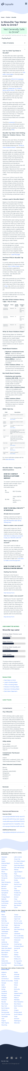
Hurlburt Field (18, 863)
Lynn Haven (17, 886)
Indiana (3, 987)
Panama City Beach (19, 878)
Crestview (4, 865)
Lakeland (16, 927)
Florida (3, 911)
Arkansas (16, 974)
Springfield (4, 892)
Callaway (4, 895)
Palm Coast (4, 925)
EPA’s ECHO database (17, 79)
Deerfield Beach (6, 963)
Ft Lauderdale (5, 938)
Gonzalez (17, 882)
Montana (4, 999)
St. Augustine (18, 961)
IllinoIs (16, 985)
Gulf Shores (4, 903)
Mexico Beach (18, 903)
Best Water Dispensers (10, 691)
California (4, 976)
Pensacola (4, 878)
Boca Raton (4, 952)
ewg (6, 286)
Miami (3, 914)
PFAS (12, 129)
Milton (3, 871)
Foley (15, 899)
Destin (3, 859)
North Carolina (18, 1006)
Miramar (16, 942)
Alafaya (16, 954)
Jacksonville (17, 916)
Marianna (4, 905)
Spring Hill (17, 948)
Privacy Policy (16, 1053)
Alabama (3, 972)
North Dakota (5, 1008)
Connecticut (5, 978)
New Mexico (17, 1004)
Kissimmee (17, 925)
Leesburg (4, 942)
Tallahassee (4, 931)
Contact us (5, 1053)
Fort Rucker (17, 901)
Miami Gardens (5, 950)
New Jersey (4, 1004)
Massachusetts (18, 993)
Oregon (16, 1010)
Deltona (3, 935)
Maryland (4, 993)
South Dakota (18, 1014)
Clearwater (4, 946)
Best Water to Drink (10, 680)
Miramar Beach (5, 863)
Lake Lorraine (18, 857)
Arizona (3, 974)
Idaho (3, 985)
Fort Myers (17, 956)
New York (4, 1006)
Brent (3, 880)
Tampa (16, 914)
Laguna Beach (18, 871)
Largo (3, 959)
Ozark (16, 907)
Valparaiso (4, 857)
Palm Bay (4, 921)
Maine (16, 991)
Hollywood (17, 940)
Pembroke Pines (19, 938)
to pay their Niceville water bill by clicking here (13, 520)
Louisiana (4, 991)
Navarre (3, 867)
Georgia (3, 983)
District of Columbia (7, 980)
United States (5, 969)
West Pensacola (6, 882)
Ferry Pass (4, 876)
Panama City (5, 890)
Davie (15, 950)
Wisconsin (17, 1023)
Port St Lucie (5, 923)
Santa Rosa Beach (19, 865)
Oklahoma (4, 1010)
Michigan (4, 995)
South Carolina (5, 1014)
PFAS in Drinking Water (11, 684)
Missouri (16, 997)
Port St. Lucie (18, 921)
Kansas (3, 989)
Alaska (16, 972)
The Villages (17, 963)
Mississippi (4, 997)
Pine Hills (4, 965)
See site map (4, 1061)
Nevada (3, 1002)
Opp (15, 888)
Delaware (17, 978)
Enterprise (17, 895)
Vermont (16, 1018)
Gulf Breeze (17, 876)
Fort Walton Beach (19, 861)
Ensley (16, 880)
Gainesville (17, 933)
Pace (15, 874)
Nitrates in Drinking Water (11, 686)
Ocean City (17, 859)
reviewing (11, 122)
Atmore (16, 897)
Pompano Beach (19, 946)
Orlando (3, 916)
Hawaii (16, 983)
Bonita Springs (18, 923)
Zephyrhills (4, 961)
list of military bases (13, 266)
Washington (17, 1020)
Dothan (3, 907)
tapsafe (8, 4)
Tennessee (4, 1016)
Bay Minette (17, 905)
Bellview (3, 886)
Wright (3, 861)
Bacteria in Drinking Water (11, 689)
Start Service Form (9, 593)
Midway (16, 869)
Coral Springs (18, 944)
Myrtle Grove (18, 884)
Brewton (4, 888)
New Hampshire (18, 1002)
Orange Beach (5, 897)
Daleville (3, 899)
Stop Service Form (9, 616)
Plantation (4, 954)
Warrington (4, 884)
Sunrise (16, 952)
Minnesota (17, 995)
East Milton (4, 869)
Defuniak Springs (19, 867)
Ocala (3, 940)
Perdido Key (17, 892)
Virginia (3, 1020)
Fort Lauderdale (18, 935)
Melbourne (17, 959)
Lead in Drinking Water (11, 682)
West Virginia (5, 1023)
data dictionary (10, 459)
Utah (2, 1018)
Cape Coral (17, 919)
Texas (15, 1016)
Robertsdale (5, 901)
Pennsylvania (5, 1012)
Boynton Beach (18, 965)
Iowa (15, 987)
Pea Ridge (4, 874)
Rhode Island (18, 1012)
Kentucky (17, 989)
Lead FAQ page (15, 254)
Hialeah (16, 931)
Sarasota (3, 919)
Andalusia (17, 890)
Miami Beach (5, 956)
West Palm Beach (6, 948)
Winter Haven (5, 929)
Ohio (15, 1008)
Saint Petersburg (19, 929)
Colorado (16, 976)
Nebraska (16, 999)
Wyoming (4, 1025)
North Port (4, 933)
